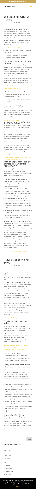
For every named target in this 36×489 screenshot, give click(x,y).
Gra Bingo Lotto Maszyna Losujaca (14, 317)
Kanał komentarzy (9, 471)
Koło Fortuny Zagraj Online (11, 120)
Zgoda (18, 486)
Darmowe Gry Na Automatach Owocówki (15, 251)
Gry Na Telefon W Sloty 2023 (12, 48)
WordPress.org (8, 474)
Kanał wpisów (8, 468)
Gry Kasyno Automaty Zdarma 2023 (14, 349)
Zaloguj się (7, 465)
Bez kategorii (7, 458)
